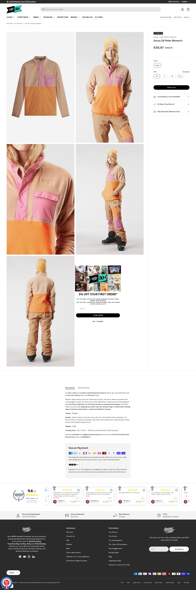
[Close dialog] (118, 268)
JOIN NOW (98, 315)
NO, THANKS (98, 321)
